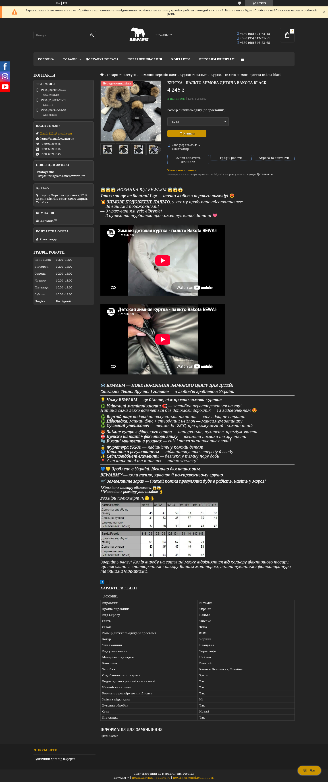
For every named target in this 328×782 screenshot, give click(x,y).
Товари (70, 59)
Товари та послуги (121, 75)
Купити (189, 133)
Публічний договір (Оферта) (55, 759)
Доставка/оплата (102, 59)
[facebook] (102, 582)
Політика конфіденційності (193, 778)
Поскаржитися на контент (151, 778)
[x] (107, 582)
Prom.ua (188, 774)
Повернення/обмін (144, 59)
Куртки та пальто (193, 75)
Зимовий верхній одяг (158, 75)
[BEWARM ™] (139, 34)
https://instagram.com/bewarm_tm (61, 176)
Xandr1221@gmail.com (56, 133)
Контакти (180, 59)
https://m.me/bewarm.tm (57, 139)
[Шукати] (92, 35)
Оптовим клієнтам (217, 59)
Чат (313, 770)
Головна (46, 59)
